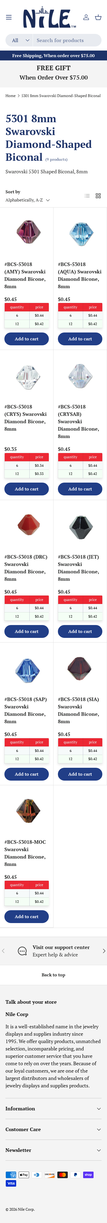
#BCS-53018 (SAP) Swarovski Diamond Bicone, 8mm (25, 710)
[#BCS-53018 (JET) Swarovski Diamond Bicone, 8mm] (80, 526)
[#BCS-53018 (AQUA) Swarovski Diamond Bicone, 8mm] (80, 234)
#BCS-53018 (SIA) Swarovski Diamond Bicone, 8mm (78, 710)
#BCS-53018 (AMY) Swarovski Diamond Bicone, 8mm (25, 275)
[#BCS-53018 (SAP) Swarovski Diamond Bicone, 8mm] (26, 669)
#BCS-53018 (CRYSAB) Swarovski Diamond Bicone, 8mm (78, 421)
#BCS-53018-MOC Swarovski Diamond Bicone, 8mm (25, 853)
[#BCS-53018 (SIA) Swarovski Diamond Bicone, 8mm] (80, 669)
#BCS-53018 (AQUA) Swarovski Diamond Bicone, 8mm (80, 275)
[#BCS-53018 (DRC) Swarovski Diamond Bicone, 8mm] (26, 526)
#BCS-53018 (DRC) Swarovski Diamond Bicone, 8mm (25, 567)
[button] (98, 17)
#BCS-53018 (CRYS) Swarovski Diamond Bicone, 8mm (25, 417)
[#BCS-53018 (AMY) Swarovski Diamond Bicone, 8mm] (26, 234)
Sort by (12, 192)
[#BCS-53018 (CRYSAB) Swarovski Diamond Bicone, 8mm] (80, 376)
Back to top (53, 975)
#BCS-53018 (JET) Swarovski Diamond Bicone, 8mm (78, 567)
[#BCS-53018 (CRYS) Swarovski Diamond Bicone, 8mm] (26, 376)
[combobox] (53, 40)
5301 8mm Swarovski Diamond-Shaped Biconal (61, 96)
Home (10, 96)
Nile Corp (26, 1209)
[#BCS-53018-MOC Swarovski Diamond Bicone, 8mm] (26, 812)
